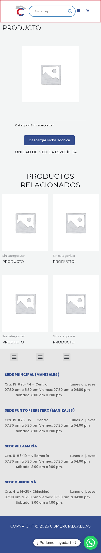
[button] (14, 357)
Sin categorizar (42, 125)
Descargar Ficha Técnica (49, 140)
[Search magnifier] (70, 11)
